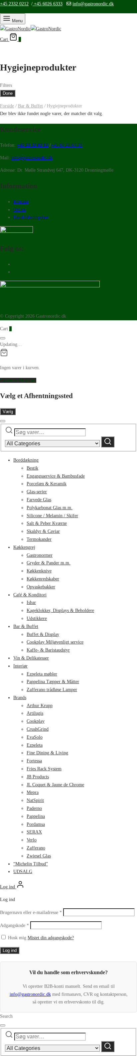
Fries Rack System (44, 768)
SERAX (34, 832)
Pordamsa (36, 824)
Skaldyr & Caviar (43, 531)
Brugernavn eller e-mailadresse (31, 912)
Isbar (31, 602)
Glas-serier (37, 491)
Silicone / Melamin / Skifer (52, 515)
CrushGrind (38, 729)
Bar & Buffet (30, 105)
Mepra (33, 792)
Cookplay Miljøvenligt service (55, 642)
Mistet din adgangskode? (51, 937)
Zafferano (36, 847)
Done (8, 93)
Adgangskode (14, 925)
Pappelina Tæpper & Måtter (53, 681)
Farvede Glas (39, 499)
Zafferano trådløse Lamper (52, 689)
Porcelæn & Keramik (47, 483)
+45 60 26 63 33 (66, 145)
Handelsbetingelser (31, 217)
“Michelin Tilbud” (30, 863)
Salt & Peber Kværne (47, 523)
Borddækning (26, 460)
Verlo (32, 839)
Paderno (34, 808)
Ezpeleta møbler (42, 674)
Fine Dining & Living (47, 752)
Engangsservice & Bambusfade (56, 476)
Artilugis (35, 713)
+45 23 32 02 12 (32, 145)
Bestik (32, 468)
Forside (7, 105)
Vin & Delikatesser (31, 658)
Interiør (20, 666)
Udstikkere (37, 618)
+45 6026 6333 (48, 3)
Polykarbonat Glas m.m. (49, 507)
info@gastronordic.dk (93, 3)
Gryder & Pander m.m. (48, 562)
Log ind (10, 950)
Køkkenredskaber (43, 578)
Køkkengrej (24, 547)
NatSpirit (35, 800)
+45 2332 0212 (14, 3)
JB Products (38, 776)
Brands (19, 697)
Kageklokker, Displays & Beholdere (60, 610)
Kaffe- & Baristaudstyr (48, 650)
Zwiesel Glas (39, 855)
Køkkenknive (39, 570)
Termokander (39, 539)
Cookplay (36, 721)
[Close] (2, 338)
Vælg (8, 411)
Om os (19, 209)
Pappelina (36, 816)
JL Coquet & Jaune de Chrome (55, 784)
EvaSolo (35, 737)
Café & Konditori (30, 594)
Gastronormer (40, 555)
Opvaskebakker (41, 586)
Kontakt (20, 201)
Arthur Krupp (40, 705)
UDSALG (22, 871)
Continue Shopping (18, 380)
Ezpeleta (35, 745)
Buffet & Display (43, 634)
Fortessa (34, 760)
